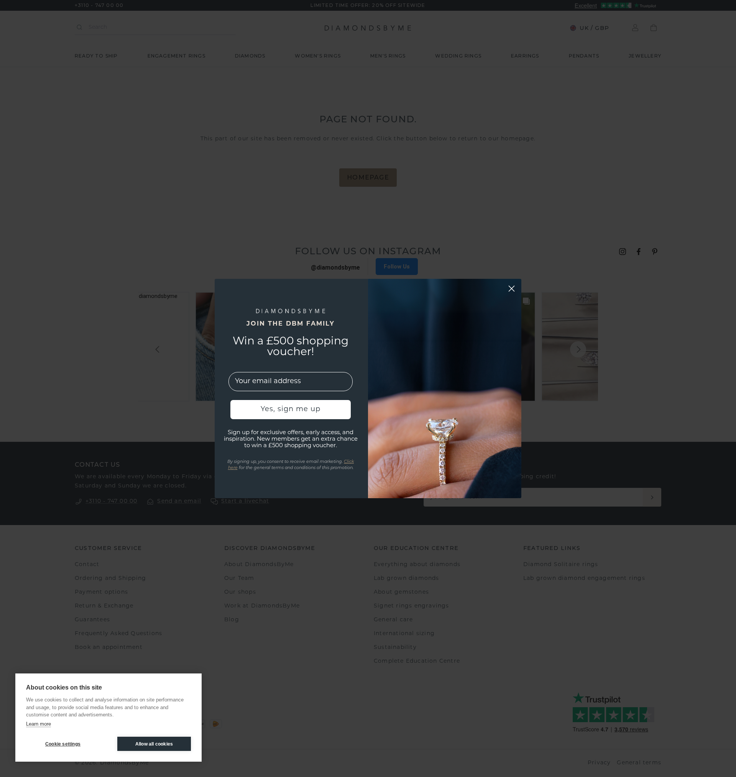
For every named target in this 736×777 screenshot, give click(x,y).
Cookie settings (62, 744)
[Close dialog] (511, 288)
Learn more (38, 724)
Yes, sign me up (290, 409)
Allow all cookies (154, 744)
